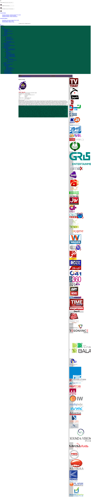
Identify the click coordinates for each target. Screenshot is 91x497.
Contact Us (6, 34)
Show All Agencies (7, 46)
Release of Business (9, 67)
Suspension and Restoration (10, 68)
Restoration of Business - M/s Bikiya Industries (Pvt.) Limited (11, 14)
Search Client (2, 2)
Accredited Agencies (5, 43)
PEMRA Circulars (9, 69)
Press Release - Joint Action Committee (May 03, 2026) (10, 20)
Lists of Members (4, 35)
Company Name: (21, 92)
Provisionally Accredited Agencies (9, 45)
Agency (7, 60)
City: (19, 95)
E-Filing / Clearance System (8, 64)
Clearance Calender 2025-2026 (10, 56)
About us (3, 28)
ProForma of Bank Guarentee (10, 55)
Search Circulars (2, 8)
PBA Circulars (6, 65)
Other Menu (4, 63)
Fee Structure (8, 50)
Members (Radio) (8, 41)
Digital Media (6, 57)
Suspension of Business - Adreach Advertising (9, 15)
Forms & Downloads (5, 47)
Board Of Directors (7, 29)
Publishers (7, 58)
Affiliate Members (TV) (9, 39)
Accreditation (6, 51)
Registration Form (10, 61)
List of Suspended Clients (8, 73)
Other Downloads (7, 62)
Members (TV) (8, 37)
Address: (20, 94)
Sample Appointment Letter (10, 54)
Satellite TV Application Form (10, 48)
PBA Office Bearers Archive (8, 33)
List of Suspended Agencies (8, 72)
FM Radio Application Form (10, 49)
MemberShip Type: (21, 93)
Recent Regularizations (7, 71)
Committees (6, 30)
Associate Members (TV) (10, 38)
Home (3, 27)
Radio (5, 40)
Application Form (8, 52)
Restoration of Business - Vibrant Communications (9, 16)
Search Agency (2, 5)
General (7, 66)
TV (4, 36)
